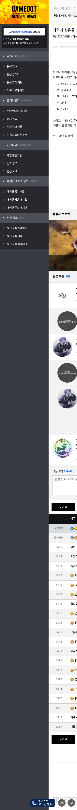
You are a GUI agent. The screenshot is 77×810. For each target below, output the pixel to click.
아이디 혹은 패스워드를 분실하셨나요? (23, 43)
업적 (69, 15)
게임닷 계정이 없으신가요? (17, 39)
